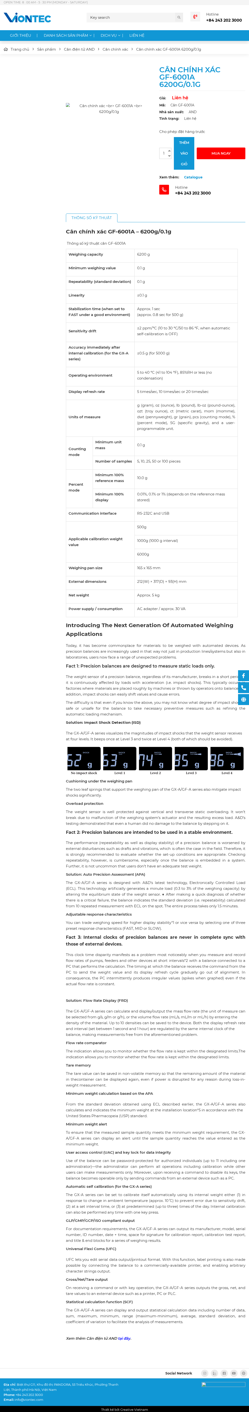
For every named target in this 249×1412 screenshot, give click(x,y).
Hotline (212, 14)
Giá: (162, 98)
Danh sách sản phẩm (66, 35)
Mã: (162, 105)
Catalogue (193, 177)
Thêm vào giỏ (184, 153)
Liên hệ (136, 35)
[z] (214, 1373)
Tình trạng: (169, 118)
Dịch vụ (109, 35)
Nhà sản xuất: (171, 112)
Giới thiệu (20, 35)
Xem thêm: (169, 177)
